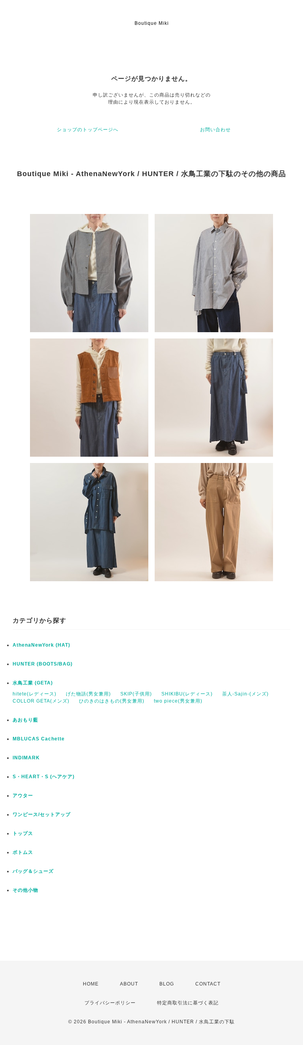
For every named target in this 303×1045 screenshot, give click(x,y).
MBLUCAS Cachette (39, 739)
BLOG (166, 984)
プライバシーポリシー (110, 1003)
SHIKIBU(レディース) (187, 694)
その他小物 (25, 890)
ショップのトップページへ (87, 129)
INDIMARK (26, 758)
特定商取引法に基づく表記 (188, 1003)
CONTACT (208, 984)
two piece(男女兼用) (178, 701)
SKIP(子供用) (136, 694)
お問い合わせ (215, 129)
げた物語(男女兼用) (88, 694)
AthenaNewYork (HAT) (41, 645)
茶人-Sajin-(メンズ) (245, 694)
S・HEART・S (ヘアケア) (44, 776)
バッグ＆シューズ (33, 871)
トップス (23, 833)
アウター (23, 795)
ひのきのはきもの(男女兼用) (111, 701)
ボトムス (23, 852)
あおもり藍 (25, 720)
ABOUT (129, 984)
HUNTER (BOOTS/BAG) (43, 664)
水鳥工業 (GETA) (33, 683)
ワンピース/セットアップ (42, 814)
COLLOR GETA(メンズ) (41, 701)
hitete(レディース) (34, 694)
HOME (91, 984)
